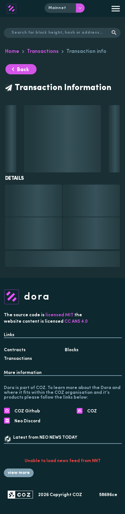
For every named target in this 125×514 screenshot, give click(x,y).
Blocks (72, 350)
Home (12, 51)
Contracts (15, 350)
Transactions (43, 51)
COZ (77, 495)
